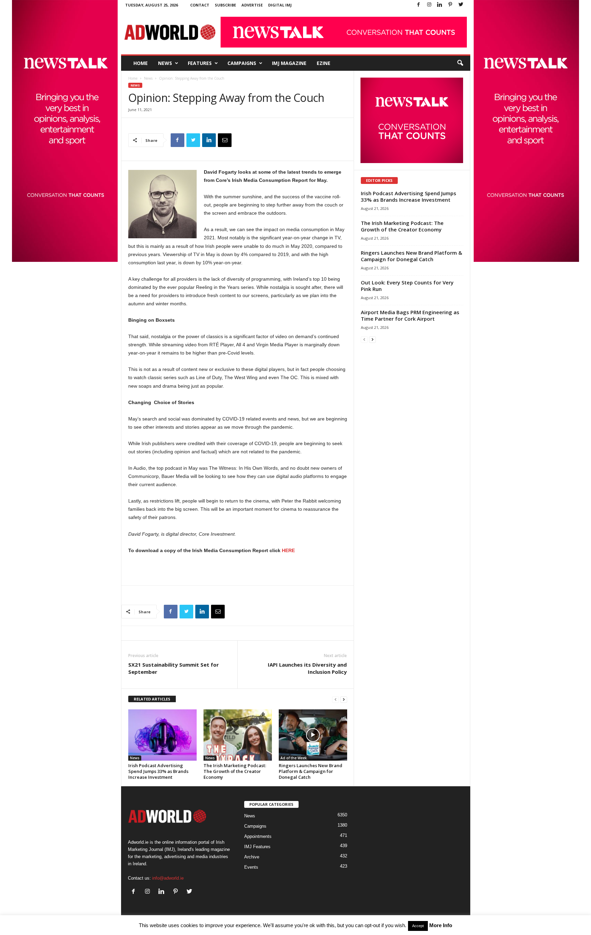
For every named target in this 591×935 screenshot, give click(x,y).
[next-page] (343, 699)
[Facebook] (419, 5)
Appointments (258, 836)
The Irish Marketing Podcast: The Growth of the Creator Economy (234, 771)
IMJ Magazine (289, 63)
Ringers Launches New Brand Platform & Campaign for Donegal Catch (310, 771)
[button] (460, 63)
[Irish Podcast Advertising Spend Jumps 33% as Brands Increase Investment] (162, 735)
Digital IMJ (280, 5)
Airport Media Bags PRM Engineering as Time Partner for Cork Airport (410, 315)
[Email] (225, 140)
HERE (289, 550)
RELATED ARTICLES (152, 699)
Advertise (252, 5)
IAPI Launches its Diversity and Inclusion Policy (307, 668)
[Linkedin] (440, 5)
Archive (251, 856)
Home (140, 63)
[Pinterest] (450, 5)
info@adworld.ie (168, 878)
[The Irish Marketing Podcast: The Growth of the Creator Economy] (237, 735)
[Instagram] (429, 5)
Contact (199, 5)
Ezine (323, 63)
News (165, 63)
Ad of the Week (293, 758)
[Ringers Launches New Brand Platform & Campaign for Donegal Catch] (313, 735)
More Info (440, 925)
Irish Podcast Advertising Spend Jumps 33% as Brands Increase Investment (158, 771)
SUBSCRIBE (225, 5)
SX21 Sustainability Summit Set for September (173, 668)
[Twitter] (461, 5)
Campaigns (241, 63)
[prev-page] (335, 699)
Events (251, 867)
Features (200, 63)
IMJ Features (257, 846)
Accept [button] (418, 926)
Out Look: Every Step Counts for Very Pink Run (407, 285)
